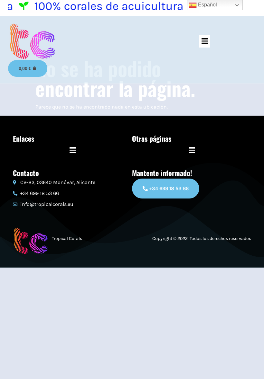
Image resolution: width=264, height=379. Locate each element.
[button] (204, 41)
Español (207, 4)
